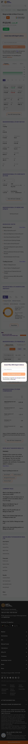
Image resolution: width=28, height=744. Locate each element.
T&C (15, 377)
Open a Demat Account (14, 374)
